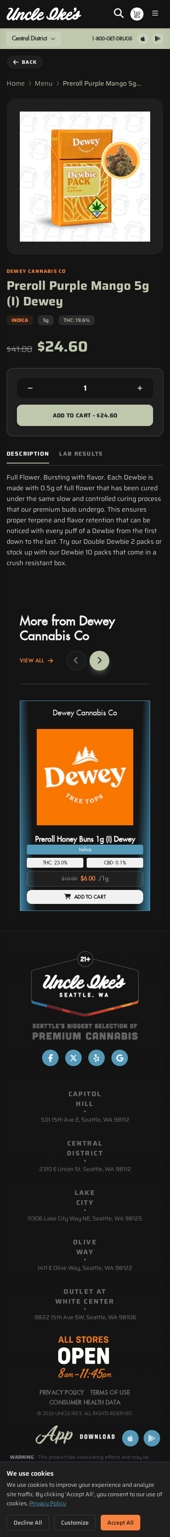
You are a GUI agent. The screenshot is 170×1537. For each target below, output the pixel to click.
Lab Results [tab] (81, 453)
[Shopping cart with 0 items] (137, 14)
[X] (73, 1058)
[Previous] (76, 661)
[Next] (99, 661)
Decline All (28, 1522)
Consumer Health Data (85, 1403)
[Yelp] (96, 1058)
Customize (75, 1522)
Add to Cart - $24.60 (85, 415)
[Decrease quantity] (30, 388)
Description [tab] (28, 453)
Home (16, 83)
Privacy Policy (47, 1503)
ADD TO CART (90, 897)
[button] (85, 806)
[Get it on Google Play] (157, 38)
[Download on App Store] (143, 38)
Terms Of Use (110, 1393)
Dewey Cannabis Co (85, 713)
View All (32, 661)
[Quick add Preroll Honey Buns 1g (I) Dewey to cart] (130, 828)
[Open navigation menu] (155, 14)
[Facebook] (50, 1058)
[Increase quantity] (139, 388)
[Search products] (119, 14)
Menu (44, 83)
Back (29, 62)
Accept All (120, 1522)
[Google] (119, 1058)
